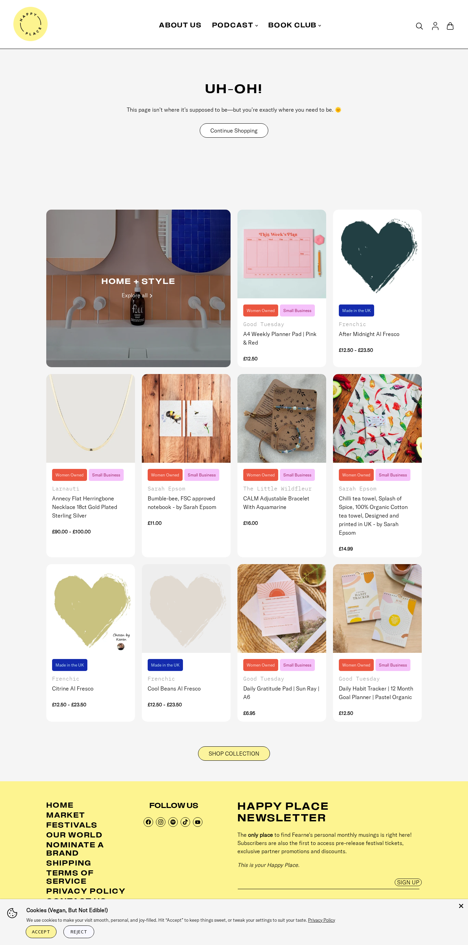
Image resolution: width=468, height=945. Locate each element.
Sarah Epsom (166, 488)
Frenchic (352, 324)
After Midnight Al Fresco (369, 334)
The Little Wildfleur (277, 488)
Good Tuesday (263, 324)
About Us (180, 26)
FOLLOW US (173, 806)
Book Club (293, 26)
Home (60, 806)
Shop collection (234, 753)
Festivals (72, 825)
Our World (74, 835)
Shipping (68, 863)
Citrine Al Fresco (73, 688)
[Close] (461, 906)
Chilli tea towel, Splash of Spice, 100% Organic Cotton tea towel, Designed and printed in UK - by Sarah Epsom (373, 515)
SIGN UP (408, 882)
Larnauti (65, 488)
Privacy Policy (86, 891)
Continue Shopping (234, 130)
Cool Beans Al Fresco (174, 688)
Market (65, 815)
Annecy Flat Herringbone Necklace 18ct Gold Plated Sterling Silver (84, 507)
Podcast (233, 26)
